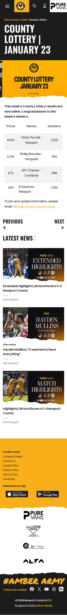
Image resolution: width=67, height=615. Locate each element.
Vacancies (9, 479)
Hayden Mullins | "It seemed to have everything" (29, 351)
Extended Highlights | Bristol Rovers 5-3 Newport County (32, 288)
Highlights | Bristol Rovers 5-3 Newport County (32, 411)
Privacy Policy (10, 470)
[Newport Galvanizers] (34, 530)
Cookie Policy (10, 465)
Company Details (12, 456)
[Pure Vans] (58, 6)
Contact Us (9, 461)
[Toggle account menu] (44, 6)
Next (59, 221)
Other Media (45, 605)
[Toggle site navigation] (7, 6)
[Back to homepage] (20, 6)
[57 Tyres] (34, 546)
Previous (12, 221)
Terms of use (10, 474)
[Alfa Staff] (34, 561)
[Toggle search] (34, 6)
